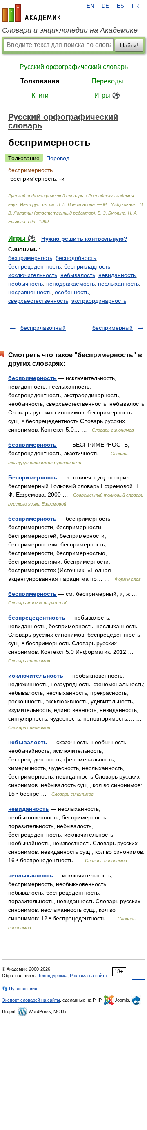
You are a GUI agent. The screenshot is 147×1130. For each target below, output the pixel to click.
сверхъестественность (38, 301)
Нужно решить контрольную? (84, 238)
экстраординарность (98, 301)
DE (105, 6)
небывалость (77, 275)
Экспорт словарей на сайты (31, 1000)
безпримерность (30, 258)
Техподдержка (52, 975)
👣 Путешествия (19, 988)
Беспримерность (32, 477)
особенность (72, 292)
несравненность (29, 292)
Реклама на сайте (88, 975)
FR (135, 6)
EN (90, 6)
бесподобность (76, 258)
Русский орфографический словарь (74, 66)
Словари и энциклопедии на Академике (70, 30)
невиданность (117, 275)
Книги (40, 95)
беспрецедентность (34, 266)
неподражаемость (70, 283)
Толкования (39, 81)
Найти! (129, 45)
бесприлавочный (43, 327)
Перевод (57, 158)
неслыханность (118, 283)
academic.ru (31, 13)
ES (120, 6)
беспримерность (32, 378)
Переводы (107, 81)
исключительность (32, 275)
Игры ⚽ (107, 95)
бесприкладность (87, 266)
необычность (25, 283)
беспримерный (112, 327)
